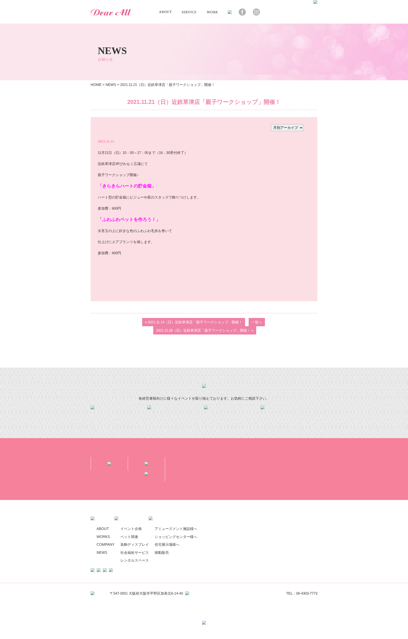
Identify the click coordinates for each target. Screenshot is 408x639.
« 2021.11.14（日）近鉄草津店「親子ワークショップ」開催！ (193, 322)
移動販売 (162, 552)
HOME (96, 85)
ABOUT (103, 529)
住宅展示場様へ (167, 544)
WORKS (103, 537)
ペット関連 (129, 537)
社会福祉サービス (134, 552)
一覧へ (256, 322)
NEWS (111, 85)
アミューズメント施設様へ (176, 529)
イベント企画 (131, 529)
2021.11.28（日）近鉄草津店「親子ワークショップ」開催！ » (204, 330)
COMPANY (106, 544)
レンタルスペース (134, 560)
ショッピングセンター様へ (176, 537)
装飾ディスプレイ (134, 544)
